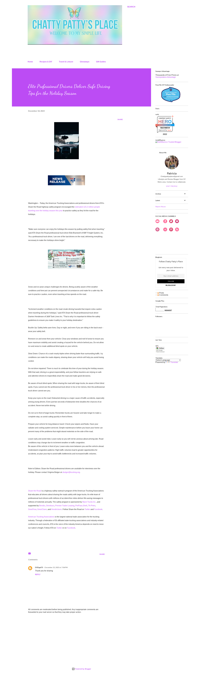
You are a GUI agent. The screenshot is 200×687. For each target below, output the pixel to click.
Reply (37, 574)
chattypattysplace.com (165, 125)
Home (30, 62)
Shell (85, 506)
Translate (174, 362)
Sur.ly (169, 130)
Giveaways (84, 62)
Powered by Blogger (83, 669)
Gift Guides (101, 62)
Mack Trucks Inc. (89, 502)
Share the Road (34, 491)
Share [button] (120, 119)
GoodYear (32, 509)
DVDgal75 (39, 567)
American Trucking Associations (41, 517)
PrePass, (79, 506)
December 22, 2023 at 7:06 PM (56, 567)
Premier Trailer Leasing (64, 506)
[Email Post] (29, 554)
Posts (161, 293)
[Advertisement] (62, 632)
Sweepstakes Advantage (165, 77)
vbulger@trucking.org (71, 472)
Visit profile (171, 186)
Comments (163, 295)
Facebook (98, 509)
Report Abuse (160, 207)
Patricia (172, 173)
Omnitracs (50, 506)
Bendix (42, 506)
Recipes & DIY (46, 62)
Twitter (87, 509)
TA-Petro (91, 506)
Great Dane (42, 509)
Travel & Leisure (66, 62)
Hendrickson (56, 509)
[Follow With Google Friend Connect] (160, 352)
